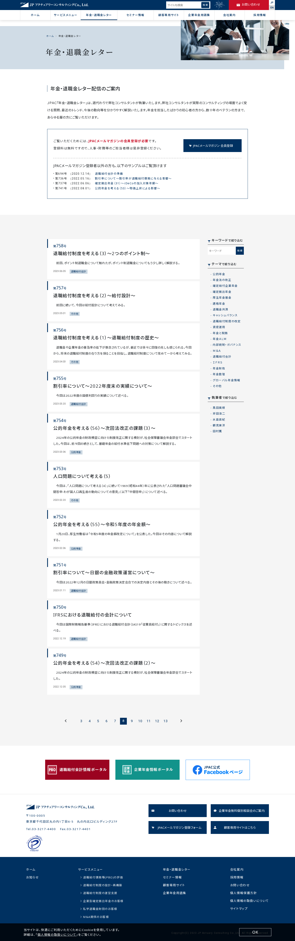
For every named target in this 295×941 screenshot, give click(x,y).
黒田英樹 (219, 408)
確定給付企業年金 (225, 286)
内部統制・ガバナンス (227, 345)
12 (157, 721)
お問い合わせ (178, 811)
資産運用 (219, 327)
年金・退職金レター (99, 15)
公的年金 (219, 274)
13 (166, 721)
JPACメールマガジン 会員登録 (213, 146)
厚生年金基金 (222, 297)
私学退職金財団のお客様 (100, 909)
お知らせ (32, 877)
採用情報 (259, 15)
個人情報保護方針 (243, 893)
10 (140, 721)
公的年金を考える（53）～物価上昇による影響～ (127, 188)
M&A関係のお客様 (96, 917)
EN (272, 7)
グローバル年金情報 (226, 380)
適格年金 (219, 303)
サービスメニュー (65, 15)
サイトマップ (239, 909)
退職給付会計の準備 (109, 173)
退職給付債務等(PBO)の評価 (103, 877)
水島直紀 (219, 419)
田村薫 (217, 431)
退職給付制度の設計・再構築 (102, 885)
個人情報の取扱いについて (249, 901)
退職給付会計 (222, 356)
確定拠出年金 (222, 292)
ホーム (35, 15)
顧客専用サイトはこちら (240, 827)
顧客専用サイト (168, 15)
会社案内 (229, 15)
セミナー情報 (135, 15)
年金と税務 (220, 333)
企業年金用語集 (199, 15)
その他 (217, 386)
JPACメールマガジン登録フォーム (180, 827)
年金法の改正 (222, 280)
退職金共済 (220, 309)
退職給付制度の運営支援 (100, 893)
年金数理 (219, 374)
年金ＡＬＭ (220, 339)
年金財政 (219, 368)
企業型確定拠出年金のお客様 (103, 901)
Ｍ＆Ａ (217, 351)
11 (149, 721)
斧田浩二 (219, 413)
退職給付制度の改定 (227, 321)
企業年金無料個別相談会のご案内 (242, 811)
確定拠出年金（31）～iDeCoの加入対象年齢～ (126, 183)
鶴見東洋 (219, 425)
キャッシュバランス (225, 315)
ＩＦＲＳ (217, 362)
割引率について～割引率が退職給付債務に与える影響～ (133, 178)
